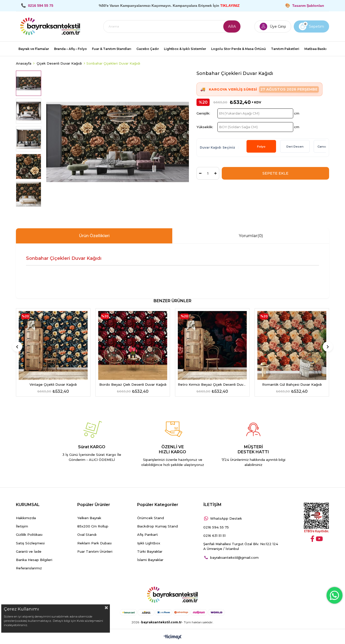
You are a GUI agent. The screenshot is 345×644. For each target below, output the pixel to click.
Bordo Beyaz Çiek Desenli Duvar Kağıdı (132, 384)
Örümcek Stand (150, 518)
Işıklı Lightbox (148, 543)
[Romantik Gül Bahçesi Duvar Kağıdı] (291, 345)
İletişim (22, 526)
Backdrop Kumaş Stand (157, 526)
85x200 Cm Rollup (92, 526)
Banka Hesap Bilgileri (34, 560)
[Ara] (231, 26)
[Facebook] (312, 539)
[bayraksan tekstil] (50, 26)
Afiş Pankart (147, 535)
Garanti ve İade (28, 551)
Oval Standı (86, 535)
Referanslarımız (29, 568)
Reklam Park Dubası (94, 543)
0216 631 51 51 (214, 536)
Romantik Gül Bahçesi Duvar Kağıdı (292, 384)
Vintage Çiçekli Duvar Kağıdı (53, 384)
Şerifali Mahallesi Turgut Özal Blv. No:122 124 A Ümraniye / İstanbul (240, 546)
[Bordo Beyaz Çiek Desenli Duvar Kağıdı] (132, 345)
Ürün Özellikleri (94, 235)
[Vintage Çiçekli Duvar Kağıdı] (53, 345)
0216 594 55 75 (216, 527)
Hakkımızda (26, 518)
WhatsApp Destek (226, 518)
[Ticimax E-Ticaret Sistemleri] (173, 637)
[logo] (172, 594)
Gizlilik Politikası (29, 535)
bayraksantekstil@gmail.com (234, 557)
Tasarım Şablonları (308, 6)
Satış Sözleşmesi (30, 543)
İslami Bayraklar (150, 560)
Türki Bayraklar (149, 551)
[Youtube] (319, 539)
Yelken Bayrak (89, 518)
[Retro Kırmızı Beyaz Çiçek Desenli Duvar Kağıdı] (212, 345)
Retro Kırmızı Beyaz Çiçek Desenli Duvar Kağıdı (212, 384)
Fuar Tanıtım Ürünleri (94, 551)
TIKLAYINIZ (230, 6)
